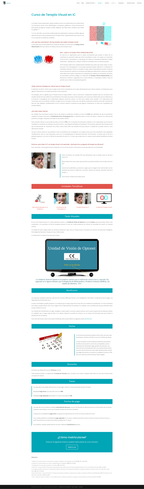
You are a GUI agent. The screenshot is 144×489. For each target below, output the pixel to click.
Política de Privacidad (64, 487)
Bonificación (88, 319)
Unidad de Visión (90, 3)
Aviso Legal (74, 487)
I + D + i (113, 3)
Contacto (139, 3)
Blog (83, 3)
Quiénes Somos (131, 3)
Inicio (78, 3)
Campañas (121, 3)
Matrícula (72, 447)
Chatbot (107, 3)
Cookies (81, 487)
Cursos (99, 3)
